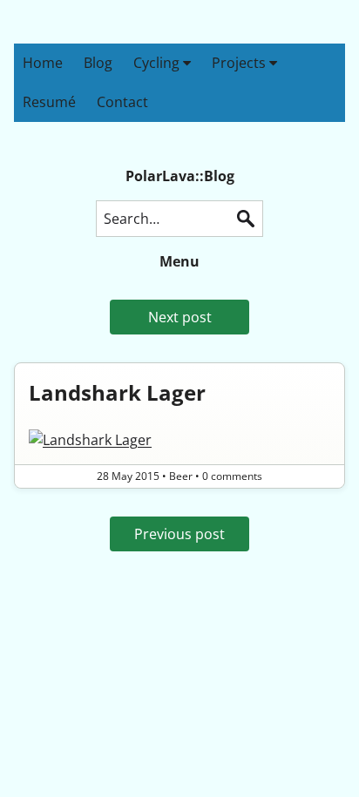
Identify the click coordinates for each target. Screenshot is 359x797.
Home (43, 62)
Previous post (179, 534)
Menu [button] (179, 261)
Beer (181, 476)
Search (245, 218)
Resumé (49, 101)
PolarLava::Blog (179, 176)
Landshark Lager (117, 392)
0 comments (232, 476)
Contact (122, 101)
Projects (240, 62)
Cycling (158, 62)
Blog (98, 62)
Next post (180, 317)
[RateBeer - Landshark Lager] (179, 439)
